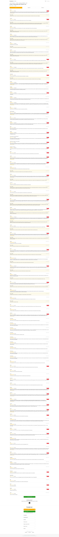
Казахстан (29, 532)
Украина (33, 532)
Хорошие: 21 (29, 7)
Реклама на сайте (26, 511)
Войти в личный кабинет (27, 509)
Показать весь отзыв (12, 84)
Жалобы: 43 (43, 7)
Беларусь (26, 532)
